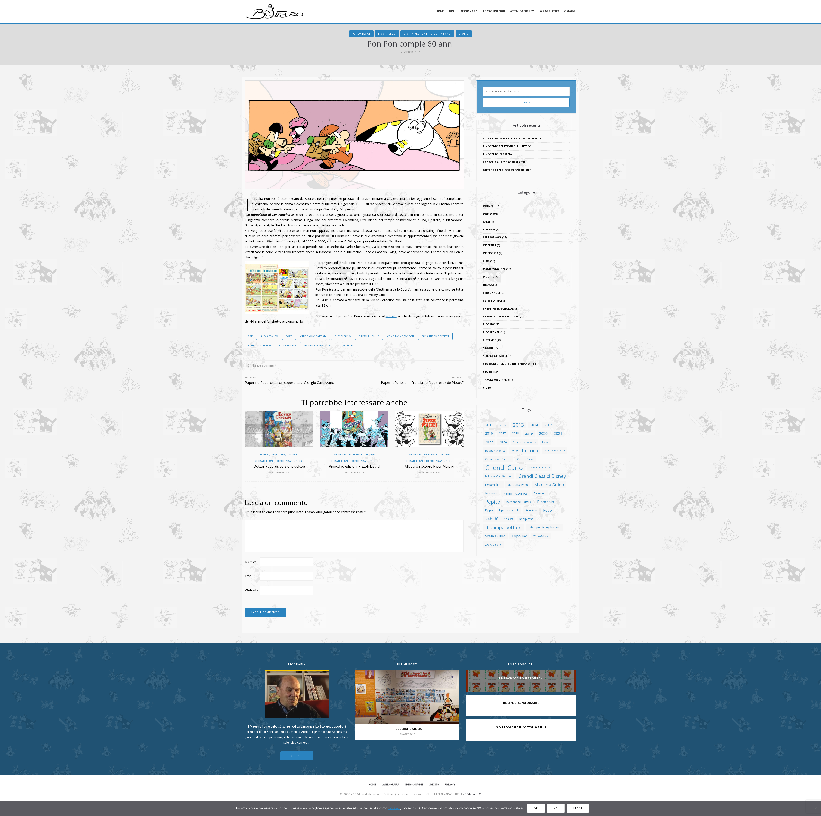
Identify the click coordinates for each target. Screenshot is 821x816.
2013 (518, 425)
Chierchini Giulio (369, 336)
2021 (558, 433)
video (487, 387)
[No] (816, 808)
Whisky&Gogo (541, 535)
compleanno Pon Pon (400, 336)
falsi (486, 221)
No (556, 808)
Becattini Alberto (495, 450)
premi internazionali (498, 308)
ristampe (292, 454)
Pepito (492, 502)
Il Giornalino (287, 345)
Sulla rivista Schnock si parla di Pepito (512, 138)
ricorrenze (387, 33)
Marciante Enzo (518, 485)
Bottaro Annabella (554, 450)
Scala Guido (495, 535)
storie (464, 33)
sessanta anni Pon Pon (318, 345)
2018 (515, 433)
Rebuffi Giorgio (499, 518)
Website (251, 590)
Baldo (545, 441)
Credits (434, 784)
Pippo (489, 510)
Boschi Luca (524, 450)
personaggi (361, 33)
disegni (264, 454)
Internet (489, 245)
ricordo (489, 324)
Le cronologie (494, 11)
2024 (503, 442)
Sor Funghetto (349, 345)
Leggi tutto (297, 755)
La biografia (390, 784)
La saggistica (549, 11)
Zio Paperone (493, 544)
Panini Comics (516, 493)
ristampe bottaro (503, 527)
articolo (391, 316)
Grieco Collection (260, 345)
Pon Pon (531, 510)
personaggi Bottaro (518, 502)
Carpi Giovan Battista (313, 336)
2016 (489, 433)
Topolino (519, 536)
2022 (489, 442)
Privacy (450, 784)
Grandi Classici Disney (542, 476)
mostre (488, 277)
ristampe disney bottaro (544, 527)
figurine (489, 229)
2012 (503, 425)
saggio (488, 348)
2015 (250, 336)
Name (250, 561)
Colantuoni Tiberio (539, 467)
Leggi (577, 808)
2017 (502, 433)
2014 (534, 424)
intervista (490, 253)
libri (282, 454)
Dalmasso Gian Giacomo (498, 476)
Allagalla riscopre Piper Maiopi (429, 466)
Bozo (289, 336)
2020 (543, 433)
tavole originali (495, 380)
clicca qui (394, 808)
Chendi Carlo (342, 336)
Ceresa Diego (525, 459)
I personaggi (468, 11)
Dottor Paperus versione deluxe (279, 466)
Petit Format (492, 300)
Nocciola (491, 493)
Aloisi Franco (269, 336)
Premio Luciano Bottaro (501, 316)
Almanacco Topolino (524, 441)
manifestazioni (494, 269)
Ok (536, 808)
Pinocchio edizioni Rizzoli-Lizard (354, 466)
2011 (489, 424)
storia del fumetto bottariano (427, 33)
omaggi (488, 285)
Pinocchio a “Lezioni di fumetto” (507, 146)
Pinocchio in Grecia (497, 154)
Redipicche (526, 519)
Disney (274, 454)
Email (250, 576)
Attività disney (522, 11)
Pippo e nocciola (509, 510)
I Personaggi (492, 237)
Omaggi (570, 11)
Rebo (547, 510)
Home (440, 11)
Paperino (540, 493)
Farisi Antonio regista (435, 336)
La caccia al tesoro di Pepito (504, 162)
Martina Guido (549, 485)
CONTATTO (473, 794)
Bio (451, 11)
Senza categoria (495, 356)
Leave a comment (264, 365)
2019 (529, 433)
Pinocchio (545, 501)
